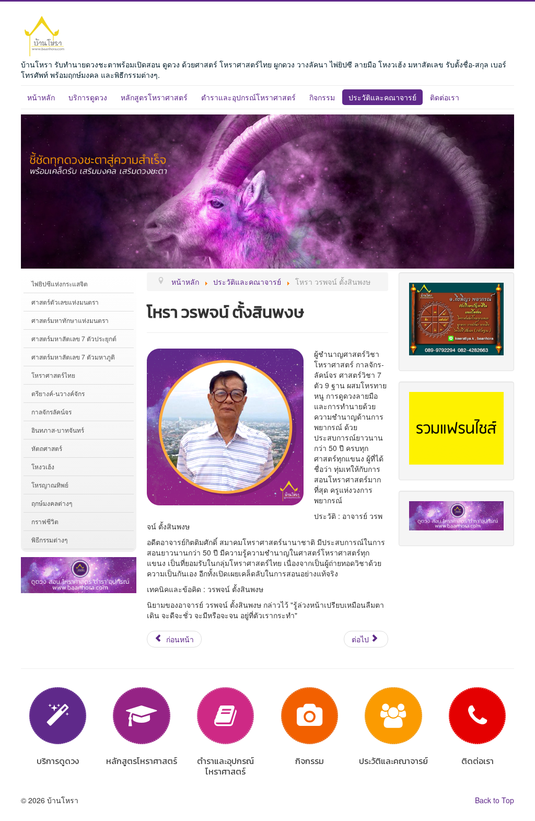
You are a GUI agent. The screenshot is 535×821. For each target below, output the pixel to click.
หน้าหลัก (41, 97)
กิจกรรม (322, 97)
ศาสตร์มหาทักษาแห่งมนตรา (70, 320)
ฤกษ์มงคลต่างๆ (51, 503)
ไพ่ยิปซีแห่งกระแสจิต (59, 283)
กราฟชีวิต (45, 521)
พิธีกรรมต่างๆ (49, 539)
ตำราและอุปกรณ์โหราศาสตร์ (248, 97)
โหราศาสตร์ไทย (53, 375)
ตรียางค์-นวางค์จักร (58, 393)
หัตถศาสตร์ (46, 448)
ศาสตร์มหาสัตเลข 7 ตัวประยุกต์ (74, 338)
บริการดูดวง (87, 97)
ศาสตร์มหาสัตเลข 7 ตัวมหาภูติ (73, 356)
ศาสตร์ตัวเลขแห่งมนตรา (65, 301)
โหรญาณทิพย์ (49, 484)
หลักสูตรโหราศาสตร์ (154, 97)
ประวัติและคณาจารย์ (382, 97)
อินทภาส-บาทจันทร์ (57, 429)
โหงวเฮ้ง (42, 466)
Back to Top (494, 800)
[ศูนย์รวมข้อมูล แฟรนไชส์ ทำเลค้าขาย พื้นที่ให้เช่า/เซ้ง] (456, 427)
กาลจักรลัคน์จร (51, 411)
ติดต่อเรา (444, 97)
